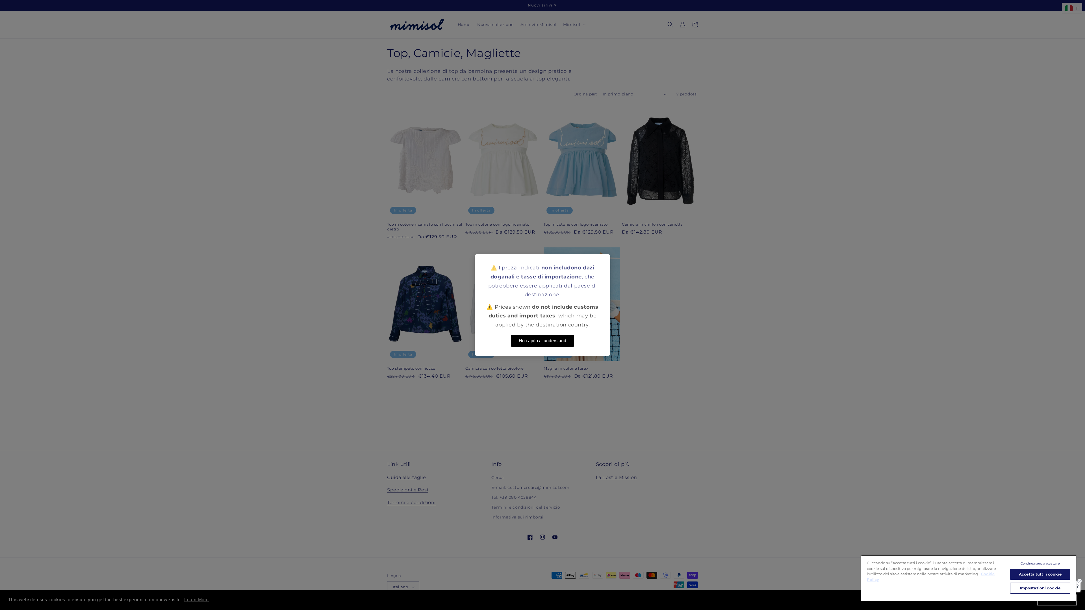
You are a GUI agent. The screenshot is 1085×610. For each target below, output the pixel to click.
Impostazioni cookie (1040, 588)
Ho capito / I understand (542, 340)
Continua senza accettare (1040, 563)
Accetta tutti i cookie (1040, 574)
